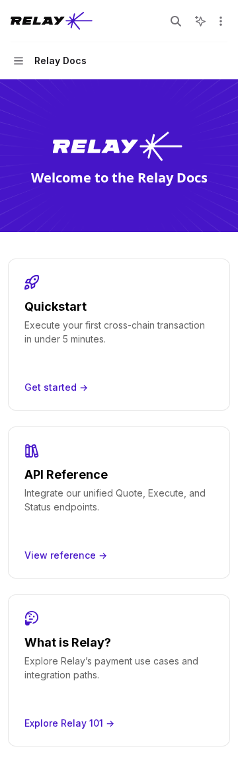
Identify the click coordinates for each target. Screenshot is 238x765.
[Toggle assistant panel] (200, 21)
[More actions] (220, 21)
